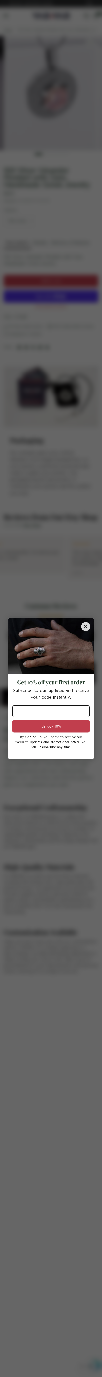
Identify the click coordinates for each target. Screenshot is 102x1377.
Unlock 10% (51, 726)
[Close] (85, 626)
